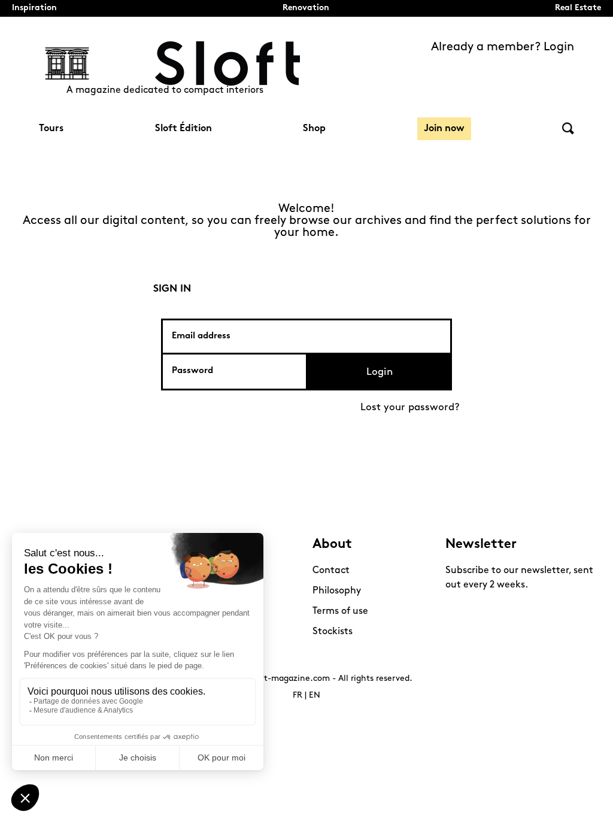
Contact (331, 570)
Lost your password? (410, 407)
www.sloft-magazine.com (278, 678)
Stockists (332, 632)
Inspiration (34, 8)
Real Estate (578, 8)
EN (314, 695)
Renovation (306, 8)
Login (379, 372)
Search (568, 128)
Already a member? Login (502, 47)
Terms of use (340, 611)
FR (297, 695)
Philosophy (336, 591)
